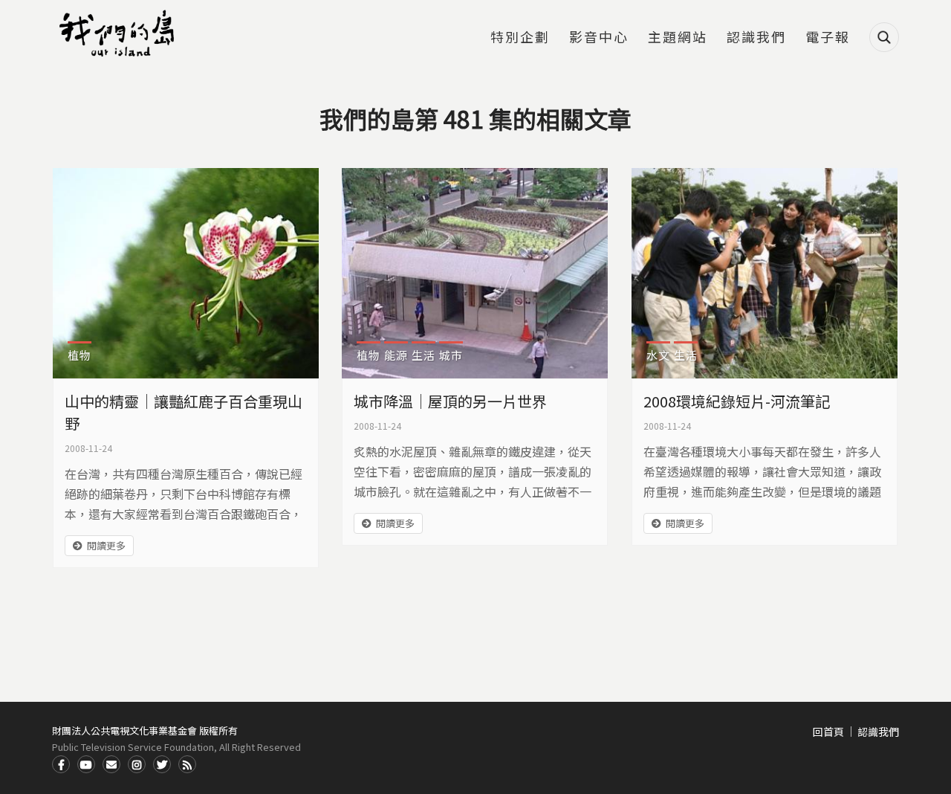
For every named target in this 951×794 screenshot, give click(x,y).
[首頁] (119, 33)
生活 (423, 355)
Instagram (137, 764)
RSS (187, 764)
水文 (658, 355)
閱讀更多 (106, 545)
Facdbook (61, 764)
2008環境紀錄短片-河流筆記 (736, 401)
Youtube (86, 764)
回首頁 (828, 731)
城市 (451, 355)
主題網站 (677, 38)
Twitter (162, 764)
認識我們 (756, 38)
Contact (111, 764)
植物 (79, 355)
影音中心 (599, 38)
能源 (396, 355)
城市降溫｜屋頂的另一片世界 (450, 401)
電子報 (827, 38)
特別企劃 (520, 38)
